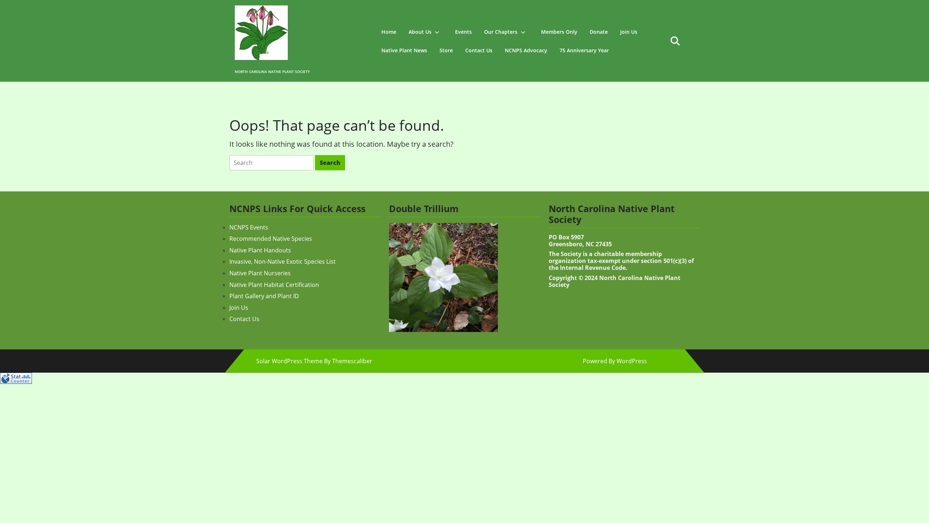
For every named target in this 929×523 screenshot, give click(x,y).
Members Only (559, 31)
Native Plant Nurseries (260, 273)
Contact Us (478, 50)
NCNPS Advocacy (526, 50)
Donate (599, 31)
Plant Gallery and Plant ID (264, 296)
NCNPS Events (248, 227)
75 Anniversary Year (584, 50)
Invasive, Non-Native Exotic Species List (282, 261)
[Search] (271, 163)
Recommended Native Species (270, 239)
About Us (420, 31)
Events (463, 31)
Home (388, 31)
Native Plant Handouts (260, 250)
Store (446, 50)
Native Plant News (404, 50)
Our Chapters (500, 31)
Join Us (628, 31)
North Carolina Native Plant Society (272, 71)
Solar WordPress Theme (289, 361)
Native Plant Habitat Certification (274, 285)
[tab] (271, 163)
